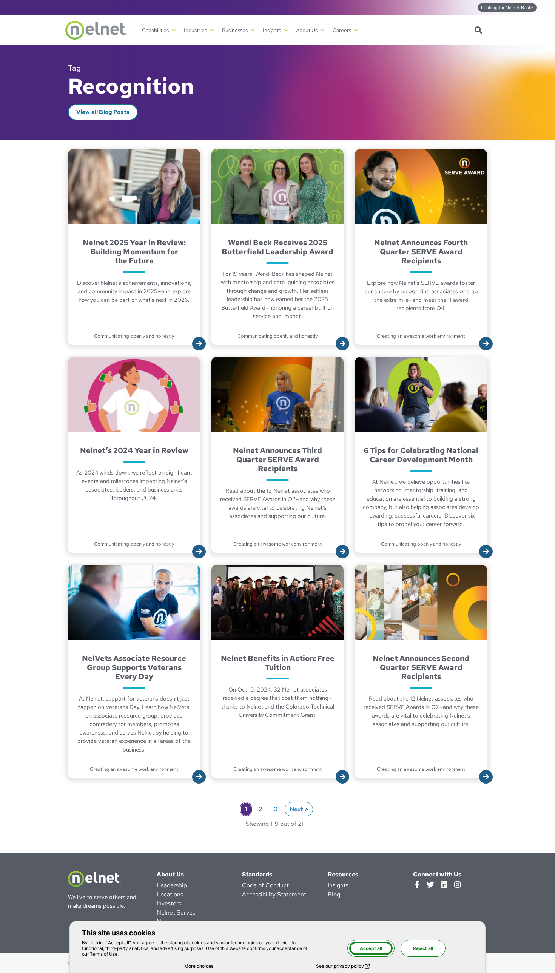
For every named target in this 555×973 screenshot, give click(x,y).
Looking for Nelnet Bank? (507, 8)
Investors (169, 903)
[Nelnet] (96, 30)
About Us (170, 874)
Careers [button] (342, 30)
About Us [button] (307, 30)
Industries (195, 30)
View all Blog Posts (103, 112)
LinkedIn (444, 885)
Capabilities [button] (155, 30)
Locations (170, 894)
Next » (299, 809)
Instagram (457, 885)
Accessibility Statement (274, 894)
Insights (338, 885)
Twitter (430, 885)
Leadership (172, 885)
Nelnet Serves (176, 912)
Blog (334, 894)
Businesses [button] (235, 30)
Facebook (417, 885)
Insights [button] (272, 30)
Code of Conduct (265, 885)
